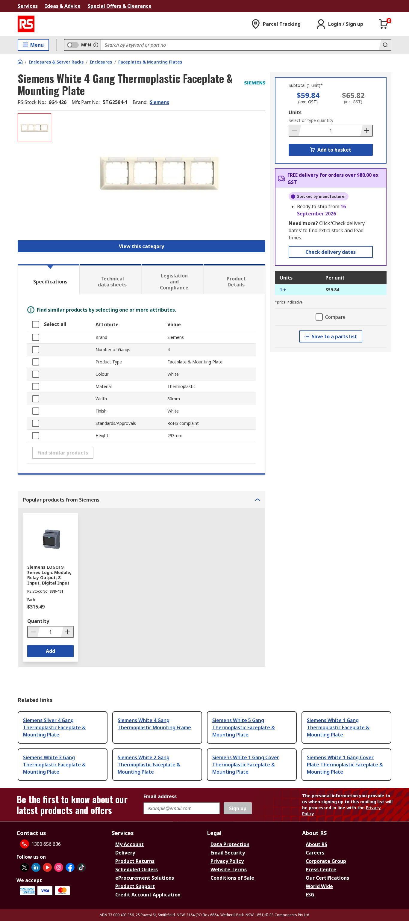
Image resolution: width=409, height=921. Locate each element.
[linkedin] (35, 867)
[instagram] (58, 867)
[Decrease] (295, 130)
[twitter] (24, 867)
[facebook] (70, 867)
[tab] (48, 279)
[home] (20, 61)
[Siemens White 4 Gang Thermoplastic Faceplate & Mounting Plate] (159, 173)
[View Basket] (383, 24)
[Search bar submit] (385, 45)
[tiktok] (81, 867)
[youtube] (47, 867)
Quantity (38, 621)
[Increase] (366, 130)
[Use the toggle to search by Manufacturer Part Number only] (95, 45)
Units (295, 112)
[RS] (26, 24)
